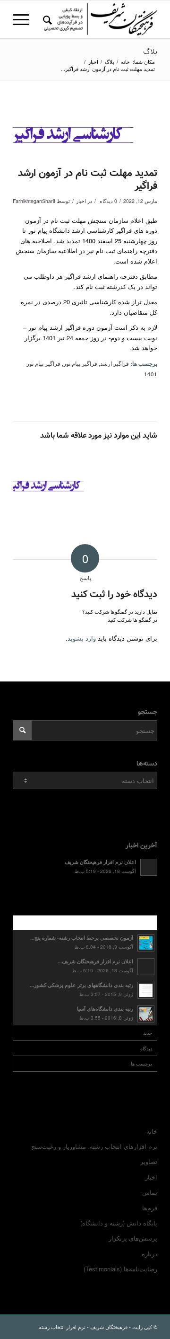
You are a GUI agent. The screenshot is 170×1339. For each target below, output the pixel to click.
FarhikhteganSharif (34, 200)
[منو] (24, 19)
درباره (149, 1253)
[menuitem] (46, 19)
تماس (149, 1192)
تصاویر (148, 1161)
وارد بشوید (82, 638)
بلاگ (150, 52)
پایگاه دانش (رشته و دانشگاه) (118, 1222)
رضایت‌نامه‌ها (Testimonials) (120, 1268)
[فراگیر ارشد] (73, 133)
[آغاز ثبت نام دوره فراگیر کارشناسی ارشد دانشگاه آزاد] (48, 484)
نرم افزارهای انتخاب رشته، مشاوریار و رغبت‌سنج (94, 1146)
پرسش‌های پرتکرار (133, 1237)
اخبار (81, 200)
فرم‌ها (149, 1207)
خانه (151, 1131)
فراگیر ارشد (114, 363)
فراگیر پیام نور (80, 363)
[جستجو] (46, 19)
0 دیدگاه (107, 200)
